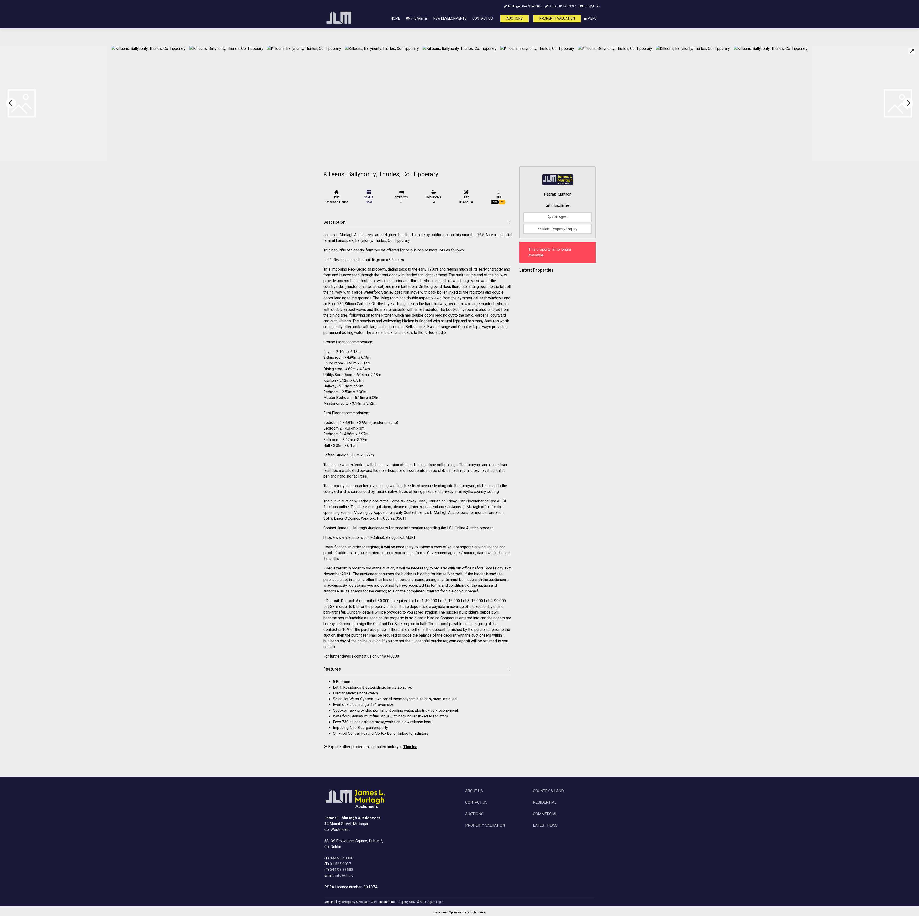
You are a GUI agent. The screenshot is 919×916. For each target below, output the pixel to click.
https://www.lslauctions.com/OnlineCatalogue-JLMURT (369, 537)
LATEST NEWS (545, 825)
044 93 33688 (341, 869)
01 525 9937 (340, 864)
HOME (395, 18)
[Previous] (11, 103)
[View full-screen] (911, 51)
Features (332, 668)
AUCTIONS (514, 18)
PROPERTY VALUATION (557, 18)
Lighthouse (477, 912)
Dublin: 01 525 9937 (562, 6)
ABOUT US (474, 791)
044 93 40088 (341, 858)
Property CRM (406, 902)
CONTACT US (482, 18)
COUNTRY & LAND (548, 791)
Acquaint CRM (367, 902)
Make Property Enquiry (559, 229)
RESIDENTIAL (544, 802)
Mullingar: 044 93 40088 (523, 6)
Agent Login (435, 902)
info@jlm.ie (591, 6)
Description (334, 222)
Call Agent (559, 217)
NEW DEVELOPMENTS (450, 18)
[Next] (908, 103)
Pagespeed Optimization (449, 912)
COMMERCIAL (545, 814)
